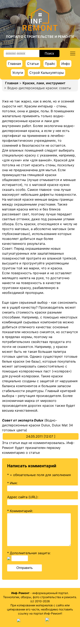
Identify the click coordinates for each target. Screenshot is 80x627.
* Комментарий (19, 511)
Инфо (65, 64)
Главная (14, 64)
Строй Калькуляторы (46, 73)
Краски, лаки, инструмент (44, 83)
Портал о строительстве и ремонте (40, 37)
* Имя (12, 483)
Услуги (17, 73)
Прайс (50, 64)
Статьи (33, 64)
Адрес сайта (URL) (22, 497)
